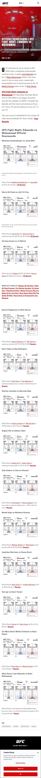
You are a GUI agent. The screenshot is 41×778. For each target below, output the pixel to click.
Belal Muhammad (14, 77)
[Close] (38, 753)
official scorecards (6, 726)
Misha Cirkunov (8, 86)
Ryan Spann (31, 86)
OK (20, 774)
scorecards (15, 726)
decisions (34, 726)
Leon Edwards (27, 74)
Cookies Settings (20, 763)
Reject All (20, 768)
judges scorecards (25, 726)
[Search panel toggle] (38, 3)
